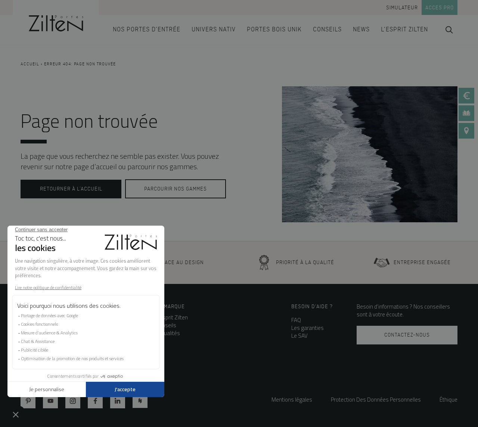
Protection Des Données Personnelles (376, 399)
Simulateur (402, 7)
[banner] (56, 22)
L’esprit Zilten (172, 317)
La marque (170, 306)
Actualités (168, 333)
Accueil (30, 64)
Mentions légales (291, 399)
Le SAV (299, 336)
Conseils (166, 325)
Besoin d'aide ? (312, 306)
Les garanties (307, 328)
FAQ (296, 320)
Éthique (448, 399)
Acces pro (439, 7)
